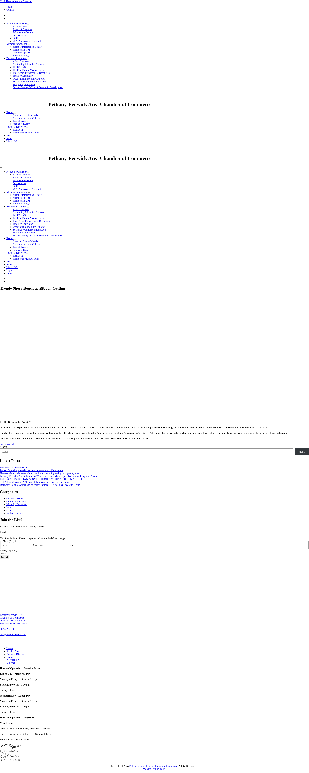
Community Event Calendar (27, 118)
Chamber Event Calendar (26, 115)
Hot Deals (18, 129)
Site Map (11, 662)
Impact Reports (20, 121)
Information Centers (23, 32)
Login (9, 6)
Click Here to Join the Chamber (16, 1)
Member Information (17, 44)
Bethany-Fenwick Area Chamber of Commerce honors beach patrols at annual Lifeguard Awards (49, 476)
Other (9, 510)
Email (3, 532)
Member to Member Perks (26, 132)
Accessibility (12, 660)
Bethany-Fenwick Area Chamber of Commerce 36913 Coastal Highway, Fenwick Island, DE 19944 (14, 619)
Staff (15, 38)
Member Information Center (27, 46)
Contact (10, 9)
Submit (4, 557)
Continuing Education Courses (28, 64)
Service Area (19, 35)
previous (4, 444)
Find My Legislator (23, 75)
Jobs (8, 135)
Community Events (16, 501)
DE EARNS (19, 67)
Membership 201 (21, 52)
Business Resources (16, 58)
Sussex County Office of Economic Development (38, 87)
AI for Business (21, 61)
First (35, 545)
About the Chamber (16, 23)
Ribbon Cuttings (21, 55)
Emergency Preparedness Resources (31, 72)
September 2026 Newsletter (14, 467)
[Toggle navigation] (1, 167)
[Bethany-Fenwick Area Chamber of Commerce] (24, 104)
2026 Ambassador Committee (28, 41)
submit (302, 451)
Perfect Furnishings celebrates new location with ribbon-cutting (32, 470)
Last (71, 545)
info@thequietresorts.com (13, 634)
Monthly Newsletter (16, 504)
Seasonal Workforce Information (29, 81)
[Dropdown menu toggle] (28, 24)
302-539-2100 (7, 629)
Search (3, 447)
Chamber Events (14, 498)
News (9, 138)
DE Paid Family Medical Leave (29, 70)
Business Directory (16, 126)
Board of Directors (22, 29)
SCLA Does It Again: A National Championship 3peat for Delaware (34, 482)
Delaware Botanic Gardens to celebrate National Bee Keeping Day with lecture (40, 485)
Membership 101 (21, 49)
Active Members (21, 26)
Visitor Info (12, 141)
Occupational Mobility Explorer (29, 78)
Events (9, 112)
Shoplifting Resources (24, 84)
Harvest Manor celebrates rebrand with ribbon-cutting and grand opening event (40, 473)
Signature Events (21, 124)
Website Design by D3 (154, 769)
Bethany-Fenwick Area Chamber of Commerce (153, 766)
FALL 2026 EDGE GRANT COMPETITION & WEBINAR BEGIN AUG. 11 (41, 479)
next (11, 444)
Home (9, 648)
